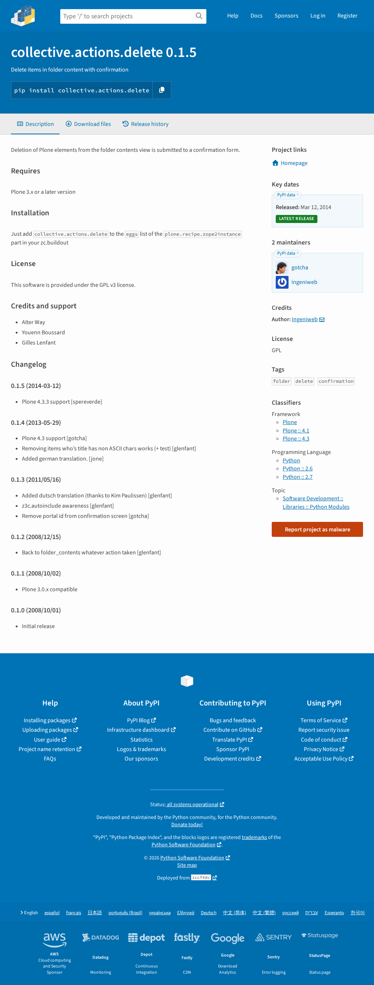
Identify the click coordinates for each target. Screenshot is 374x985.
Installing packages (47, 720)
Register (347, 16)
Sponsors (286, 16)
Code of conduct (321, 740)
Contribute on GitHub (229, 730)
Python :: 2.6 (298, 469)
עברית (311, 913)
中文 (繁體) (264, 913)
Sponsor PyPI (232, 749)
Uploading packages (47, 730)
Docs (257, 16)
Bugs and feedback (233, 720)
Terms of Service (321, 720)
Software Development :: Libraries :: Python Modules (316, 503)
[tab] (35, 124)
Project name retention (47, 749)
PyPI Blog (138, 720)
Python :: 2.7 (298, 477)
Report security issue (324, 730)
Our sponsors (141, 759)
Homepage (294, 163)
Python (291, 461)
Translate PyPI (229, 740)
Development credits (229, 759)
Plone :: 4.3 (296, 439)
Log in (317, 16)
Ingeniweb (305, 319)
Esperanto (334, 913)
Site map (187, 865)
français (73, 913)
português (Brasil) (125, 913)
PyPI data (286, 195)
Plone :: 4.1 (296, 431)
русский (290, 913)
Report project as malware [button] (317, 530)
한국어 (358, 913)
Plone (290, 422)
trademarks (254, 837)
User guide (47, 740)
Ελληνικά (185, 913)
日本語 (95, 913)
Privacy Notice (321, 749)
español (52, 913)
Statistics (141, 740)
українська (160, 913)
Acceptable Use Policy (320, 759)
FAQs (50, 759)
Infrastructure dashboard (138, 730)
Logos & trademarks (141, 749)
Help (232, 16)
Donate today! (187, 824)
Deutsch (209, 913)
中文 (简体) (234, 913)
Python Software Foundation (183, 845)
